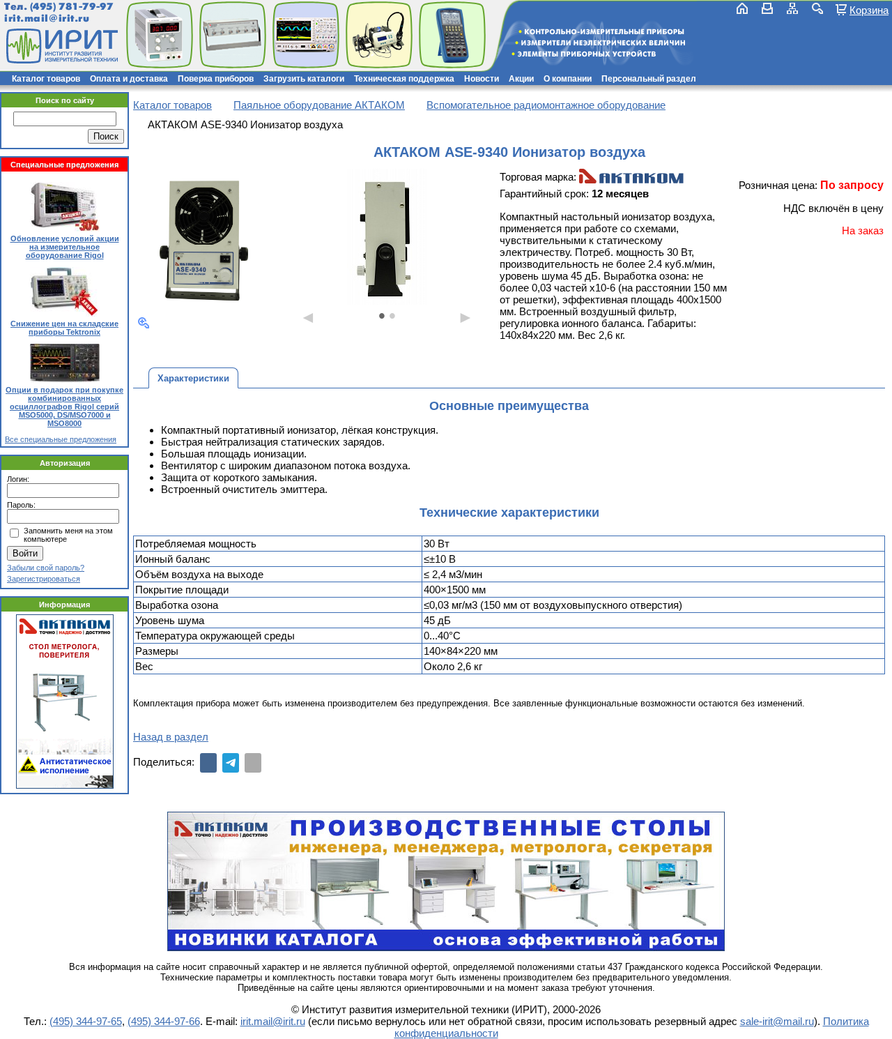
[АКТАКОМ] (631, 177)
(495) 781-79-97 (71, 6)
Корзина (869, 9)
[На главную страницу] (60, 46)
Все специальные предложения (60, 439)
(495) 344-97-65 (85, 1021)
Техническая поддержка (404, 79)
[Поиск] (817, 8)
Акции (521, 79)
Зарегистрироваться (43, 579)
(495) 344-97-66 (164, 1021)
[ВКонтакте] (208, 763)
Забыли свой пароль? (45, 567)
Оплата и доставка (129, 79)
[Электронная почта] (253, 763)
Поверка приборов (216, 79)
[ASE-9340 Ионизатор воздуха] (204, 238)
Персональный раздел (648, 79)
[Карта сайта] (792, 8)
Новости (481, 79)
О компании (568, 79)
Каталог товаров (46, 79)
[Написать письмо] (767, 8)
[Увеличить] (143, 322)
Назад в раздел (170, 737)
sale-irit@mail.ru (777, 1021)
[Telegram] (230, 763)
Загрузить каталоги (303, 79)
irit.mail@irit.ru (47, 18)
